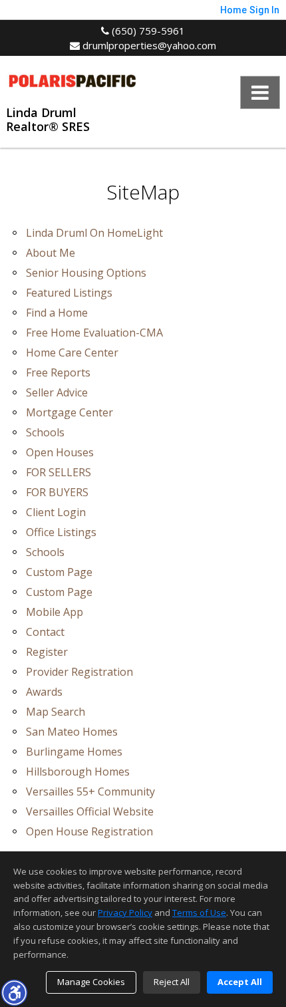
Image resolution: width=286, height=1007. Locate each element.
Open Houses (60, 452)
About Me (50, 252)
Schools (45, 432)
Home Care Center (72, 352)
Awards (44, 691)
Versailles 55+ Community (90, 791)
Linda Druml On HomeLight (94, 232)
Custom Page (59, 572)
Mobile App (54, 612)
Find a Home (57, 312)
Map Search (55, 711)
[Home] (72, 79)
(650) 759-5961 (147, 30)
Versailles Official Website (90, 811)
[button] (14, 992)
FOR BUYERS (57, 492)
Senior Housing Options (86, 272)
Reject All (172, 982)
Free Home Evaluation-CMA (94, 332)
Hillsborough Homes (78, 771)
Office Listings (61, 532)
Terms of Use (199, 913)
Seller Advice (57, 392)
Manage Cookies (91, 982)
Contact (45, 632)
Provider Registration (79, 671)
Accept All (239, 982)
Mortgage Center (69, 412)
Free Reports (58, 372)
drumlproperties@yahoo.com (148, 45)
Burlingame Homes (74, 751)
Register (47, 652)
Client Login (56, 512)
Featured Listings (69, 292)
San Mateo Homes (72, 731)
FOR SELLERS (58, 472)
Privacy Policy (125, 913)
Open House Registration (89, 831)
